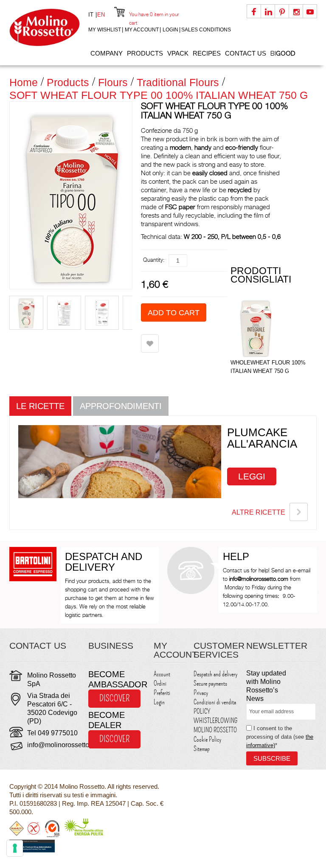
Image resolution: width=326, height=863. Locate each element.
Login (170, 30)
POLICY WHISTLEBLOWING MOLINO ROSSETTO (215, 720)
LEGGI (251, 476)
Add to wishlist (150, 343)
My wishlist (104, 30)
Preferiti (162, 693)
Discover (114, 698)
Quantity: (154, 259)
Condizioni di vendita (215, 702)
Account (162, 674)
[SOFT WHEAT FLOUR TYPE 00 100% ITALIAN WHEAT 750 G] (26, 313)
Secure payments (210, 683)
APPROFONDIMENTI (121, 406)
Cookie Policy (207, 739)
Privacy (201, 693)
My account (142, 30)
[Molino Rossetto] (44, 27)
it (91, 14)
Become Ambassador (110, 679)
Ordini (160, 683)
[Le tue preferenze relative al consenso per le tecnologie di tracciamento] (15, 848)
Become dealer (106, 720)
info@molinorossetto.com (65, 744)
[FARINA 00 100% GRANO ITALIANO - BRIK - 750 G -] (64, 313)
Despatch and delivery (215, 674)
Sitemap (202, 749)
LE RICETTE (40, 406)
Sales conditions (206, 30)
